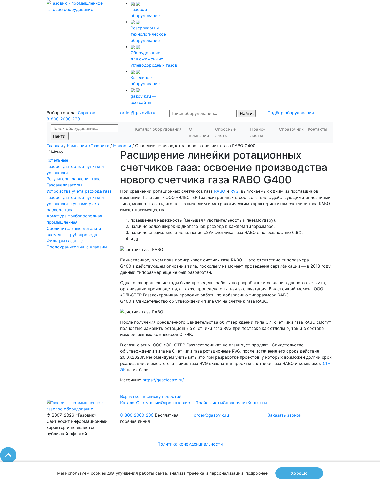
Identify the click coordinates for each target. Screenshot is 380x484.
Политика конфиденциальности (190, 444)
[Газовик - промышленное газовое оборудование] (79, 5)
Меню (57, 151)
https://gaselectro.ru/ (163, 379)
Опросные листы (225, 132)
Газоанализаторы (64, 185)
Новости (122, 145)
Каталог (128, 402)
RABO (219, 191)
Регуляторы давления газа (74, 178)
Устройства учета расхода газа (79, 191)
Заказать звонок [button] (284, 415)
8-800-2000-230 (63, 118)
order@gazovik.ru (137, 112)
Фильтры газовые (65, 240)
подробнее (257, 473)
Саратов (86, 112)
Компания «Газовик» (88, 145)
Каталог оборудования (158, 129)
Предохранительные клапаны (77, 246)
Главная (55, 145)
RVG (234, 191)
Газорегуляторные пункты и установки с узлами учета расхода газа (75, 203)
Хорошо (299, 473)
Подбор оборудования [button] (291, 112)
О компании (199, 132)
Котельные (57, 160)
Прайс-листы (257, 132)
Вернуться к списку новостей (150, 396)
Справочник (291, 129)
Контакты (317, 129)
